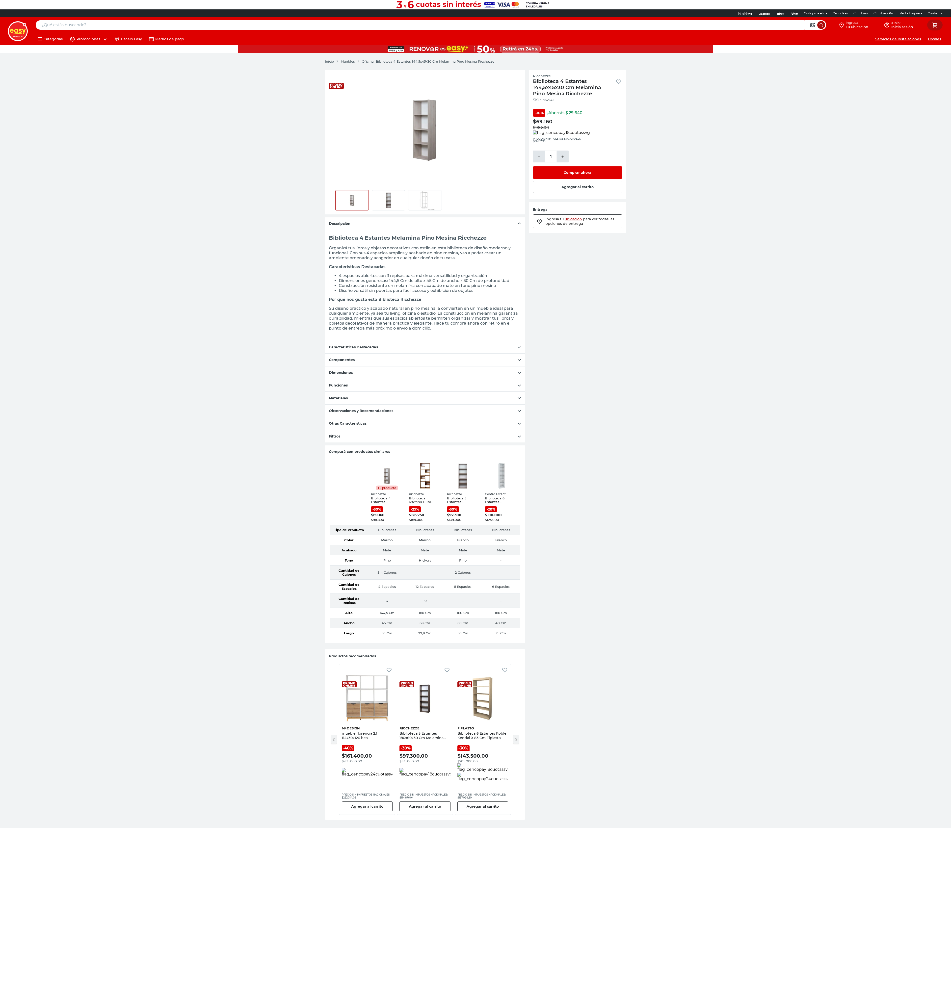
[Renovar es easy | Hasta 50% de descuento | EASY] (475, 49)
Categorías (53, 39)
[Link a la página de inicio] (332, 61)
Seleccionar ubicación (825, 76)
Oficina (368, 61)
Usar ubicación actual (889, 76)
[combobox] (431, 25)
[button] (334, 739)
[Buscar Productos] (821, 25)
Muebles (348, 61)
